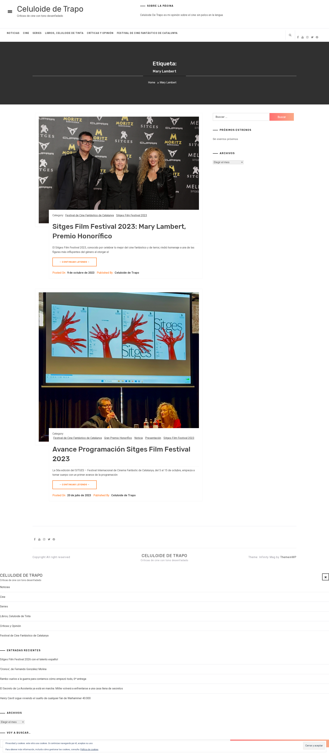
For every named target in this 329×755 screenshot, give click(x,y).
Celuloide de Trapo (50, 9)
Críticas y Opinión (100, 33)
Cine (26, 33)
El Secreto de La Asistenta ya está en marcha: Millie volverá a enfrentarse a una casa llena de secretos (61, 688)
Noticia (138, 438)
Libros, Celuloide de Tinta (64, 33)
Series (37, 33)
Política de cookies (89, 749)
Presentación (153, 438)
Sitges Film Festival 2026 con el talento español (29, 659)
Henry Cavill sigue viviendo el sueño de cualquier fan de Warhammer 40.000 (45, 698)
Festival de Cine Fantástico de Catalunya (147, 33)
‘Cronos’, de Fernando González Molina (23, 669)
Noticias (13, 33)
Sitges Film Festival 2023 (131, 215)
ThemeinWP (288, 557)
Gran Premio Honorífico (118, 438)
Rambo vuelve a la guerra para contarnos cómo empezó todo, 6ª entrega (43, 679)
